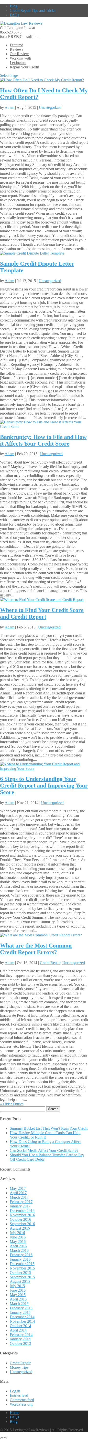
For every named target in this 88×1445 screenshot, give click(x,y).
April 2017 (18, 1193)
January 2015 (20, 1312)
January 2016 (20, 1259)
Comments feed (22, 1400)
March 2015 (19, 1303)
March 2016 (19, 1250)
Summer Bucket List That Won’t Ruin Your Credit (49, 1128)
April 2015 (18, 1299)
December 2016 (22, 1210)
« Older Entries (11, 1104)
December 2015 (22, 1264)
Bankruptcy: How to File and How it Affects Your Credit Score (43, 440)
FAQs (14, 15)
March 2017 (19, 1197)
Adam (9, 107)
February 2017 (21, 1202)
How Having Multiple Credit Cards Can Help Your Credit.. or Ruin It (45, 1135)
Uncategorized (50, 107)
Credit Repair (50, 963)
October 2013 (20, 1343)
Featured (16, 45)
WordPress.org (21, 1404)
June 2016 (18, 1237)
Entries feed (19, 1395)
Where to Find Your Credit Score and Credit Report (42, 613)
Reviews (16, 49)
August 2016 (20, 1228)
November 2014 (22, 1321)
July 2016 (17, 1233)
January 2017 (20, 1206)
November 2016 (22, 1215)
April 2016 (18, 1246)
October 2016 (20, 1219)
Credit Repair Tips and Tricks (32, 10)
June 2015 (18, 1290)
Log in (15, 1391)
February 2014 (21, 1335)
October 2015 (20, 1272)
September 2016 (22, 1224)
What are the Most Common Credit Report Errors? (36, 948)
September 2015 (22, 1277)
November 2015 (22, 1268)
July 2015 (17, 1286)
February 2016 (21, 1255)
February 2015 (21, 1308)
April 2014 (18, 1330)
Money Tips (19, 1367)
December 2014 (22, 1317)
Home (14, 1413)
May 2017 (18, 1188)
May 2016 (18, 1241)
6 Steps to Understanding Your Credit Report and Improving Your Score (44, 785)
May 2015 (18, 1295)
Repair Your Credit (24, 67)
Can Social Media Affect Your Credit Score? (44, 1150)
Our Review (19, 54)
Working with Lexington (20, 60)
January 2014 (20, 1339)
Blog (13, 6)
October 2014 (20, 1326)
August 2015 (20, 1281)
